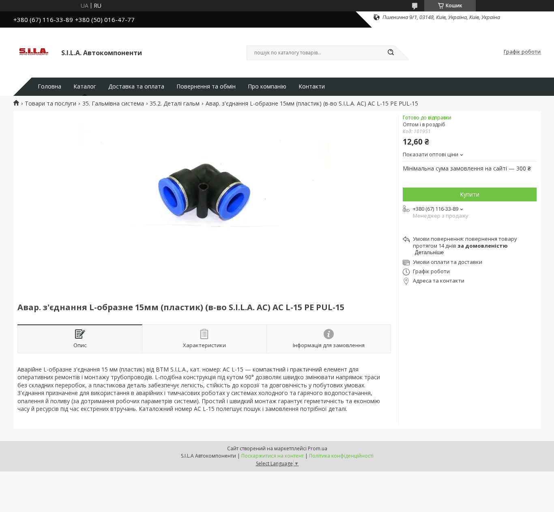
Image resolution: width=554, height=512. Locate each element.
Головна (49, 86)
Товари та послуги (50, 103)
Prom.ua (317, 448)
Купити (469, 194)
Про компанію (267, 86)
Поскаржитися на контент (272, 455)
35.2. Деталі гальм (175, 103)
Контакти (311, 86)
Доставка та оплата (136, 86)
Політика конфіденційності (341, 455)
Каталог (84, 86)
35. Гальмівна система (113, 103)
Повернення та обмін (206, 86)
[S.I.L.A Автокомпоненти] (33, 52)
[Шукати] (390, 52)
